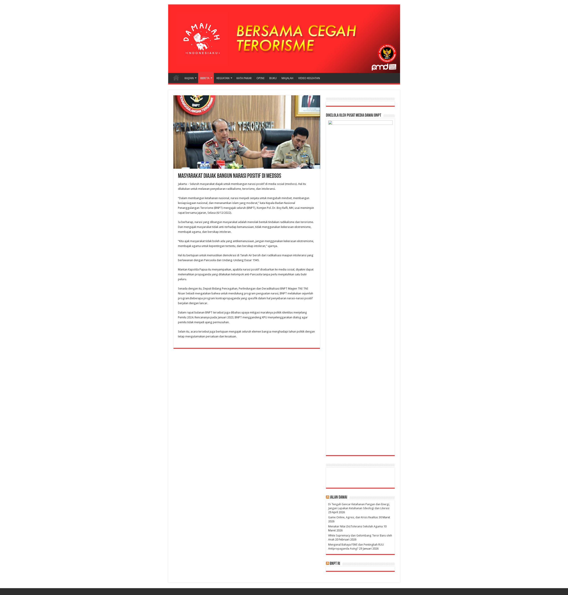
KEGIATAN (223, 78)
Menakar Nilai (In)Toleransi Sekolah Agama (355, 526)
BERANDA (176, 77)
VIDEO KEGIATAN (309, 78)
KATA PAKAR (244, 78)
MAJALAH (287, 78)
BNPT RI (335, 564)
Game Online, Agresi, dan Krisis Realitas (353, 517)
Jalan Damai (338, 497)
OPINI (260, 78)
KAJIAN (189, 78)
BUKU (273, 78)
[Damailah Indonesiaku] (284, 39)
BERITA (204, 78)
